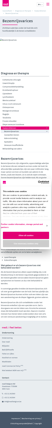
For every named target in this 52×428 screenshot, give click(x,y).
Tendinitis (7, 117)
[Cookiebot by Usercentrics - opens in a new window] (38, 182)
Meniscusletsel (9, 100)
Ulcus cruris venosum (12, 104)
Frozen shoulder (10, 121)
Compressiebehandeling (13, 86)
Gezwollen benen (11, 135)
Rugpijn (6, 114)
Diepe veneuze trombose (13, 124)
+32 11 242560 (9, 394)
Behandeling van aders (12, 148)
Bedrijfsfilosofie (8, 350)
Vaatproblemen (9, 128)
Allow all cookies (26, 235)
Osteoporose (8, 107)
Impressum (15, 418)
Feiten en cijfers (8, 354)
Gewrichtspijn (9, 83)
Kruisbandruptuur (10, 90)
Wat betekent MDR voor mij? (13, 370)
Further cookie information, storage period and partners (22, 225)
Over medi (6, 342)
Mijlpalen (5, 346)
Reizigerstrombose (11, 111)
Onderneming (7, 338)
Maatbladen (6, 362)
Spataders (8, 142)
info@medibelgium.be (12, 402)
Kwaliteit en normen (10, 358)
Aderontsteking (11, 138)
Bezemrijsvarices (11, 131)
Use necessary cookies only (26, 243)
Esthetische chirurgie (12, 80)
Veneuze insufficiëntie (13, 145)
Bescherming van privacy (31, 418)
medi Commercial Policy (11, 366)
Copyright (38, 423)
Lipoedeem (7, 93)
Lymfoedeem (8, 97)
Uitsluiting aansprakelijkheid (21, 423)
